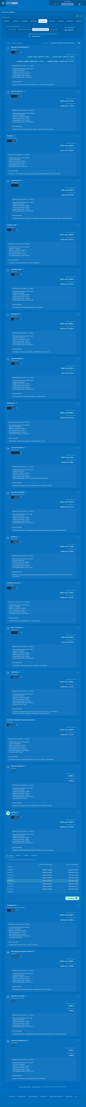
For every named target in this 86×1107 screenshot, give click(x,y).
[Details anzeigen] (78, 47)
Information (67, 1)
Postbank (10, 136)
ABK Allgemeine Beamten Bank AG (22, 951)
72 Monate (61, 21)
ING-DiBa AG (15, 314)
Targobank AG (11, 225)
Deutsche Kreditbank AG (19, 1040)
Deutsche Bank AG (17, 91)
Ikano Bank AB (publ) (17, 492)
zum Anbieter (72, 898)
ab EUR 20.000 (54, 29)
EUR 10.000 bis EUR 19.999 (41, 29)
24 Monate (25, 21)
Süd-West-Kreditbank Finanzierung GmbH (20, 720)
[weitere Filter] (77, 16)
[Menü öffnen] (2, 3)
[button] (43, 66)
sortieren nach (45, 43)
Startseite (12, 1096)
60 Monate (52, 21)
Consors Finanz (16, 180)
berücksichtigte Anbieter (25, 1086)
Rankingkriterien (37, 1086)
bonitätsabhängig (15, 52)
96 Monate (79, 21)
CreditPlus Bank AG (13, 583)
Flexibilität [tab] (25, 855)
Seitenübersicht (33, 1096)
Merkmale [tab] (18, 855)
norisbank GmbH (16, 269)
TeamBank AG (11, 905)
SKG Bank (14, 537)
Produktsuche (21, 1096)
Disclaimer (43, 1096)
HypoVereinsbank (16, 358)
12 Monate (7, 21)
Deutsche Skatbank (17, 447)
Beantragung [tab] (34, 855)
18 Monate (15, 21)
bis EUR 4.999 (12, 29)
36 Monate (34, 21)
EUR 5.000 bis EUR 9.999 (24, 29)
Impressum (69, 1096)
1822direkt (14, 672)
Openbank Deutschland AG (19, 47)
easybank (14, 812)
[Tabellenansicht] (55, 4)
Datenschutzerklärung (56, 1096)
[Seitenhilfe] (80, 4)
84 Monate (70, 21)
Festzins (13, 771)
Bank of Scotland (16, 627)
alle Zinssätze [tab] (9, 855)
